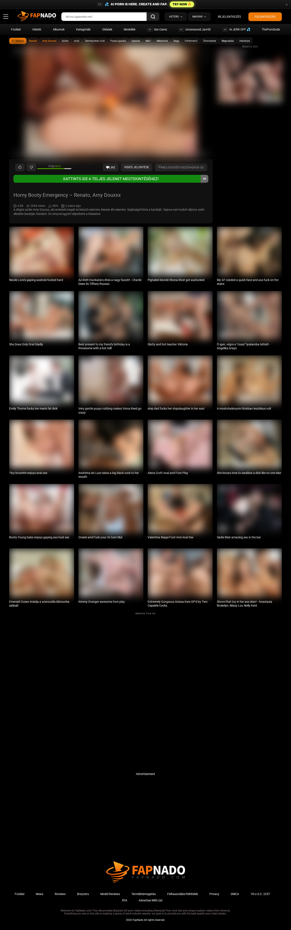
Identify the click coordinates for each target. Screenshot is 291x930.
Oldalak (107, 29)
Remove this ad (145, 613)
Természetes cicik (95, 40)
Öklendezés (209, 40)
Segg (176, 40)
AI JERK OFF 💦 (237, 29)
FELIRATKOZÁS (265, 16)
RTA (124, 900)
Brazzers (83, 894)
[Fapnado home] (145, 882)
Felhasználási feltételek (182, 894)
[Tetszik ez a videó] (20, 167)
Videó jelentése (136, 167)
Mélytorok (162, 40)
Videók (36, 29)
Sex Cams (157, 29)
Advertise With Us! (151, 900)
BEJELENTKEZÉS (229, 16)
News (39, 894)
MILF (148, 40)
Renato (33, 40)
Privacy (214, 894)
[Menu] (5, 16)
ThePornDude (271, 29)
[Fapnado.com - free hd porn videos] (37, 16)
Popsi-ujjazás (118, 40)
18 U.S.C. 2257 (260, 894)
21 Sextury (18, 40)
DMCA (235, 894)
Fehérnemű (191, 40)
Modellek (129, 29)
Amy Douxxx (49, 40)
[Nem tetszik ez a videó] (31, 167)
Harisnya (244, 40)
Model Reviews (110, 894)
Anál (76, 40)
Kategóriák (83, 29)
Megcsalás (228, 40)
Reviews (60, 894)
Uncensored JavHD (195, 29)
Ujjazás (135, 40)
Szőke (65, 40)
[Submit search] (153, 16)
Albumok (59, 29)
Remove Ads (250, 46)
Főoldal (16, 29)
